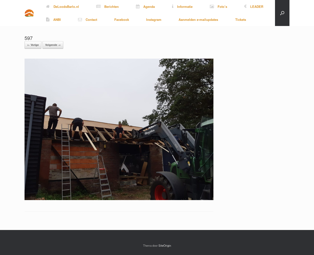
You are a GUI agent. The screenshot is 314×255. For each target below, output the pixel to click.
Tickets (240, 19)
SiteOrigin (164, 245)
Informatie (185, 6)
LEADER (256, 6)
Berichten (111, 6)
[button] (282, 13)
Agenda (149, 6)
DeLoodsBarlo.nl (66, 6)
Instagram (153, 19)
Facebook (121, 19)
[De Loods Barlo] (29, 13)
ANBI (57, 19)
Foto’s (222, 6)
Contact (91, 19)
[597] (119, 198)
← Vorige (33, 45)
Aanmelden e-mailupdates (198, 19)
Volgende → (53, 45)
